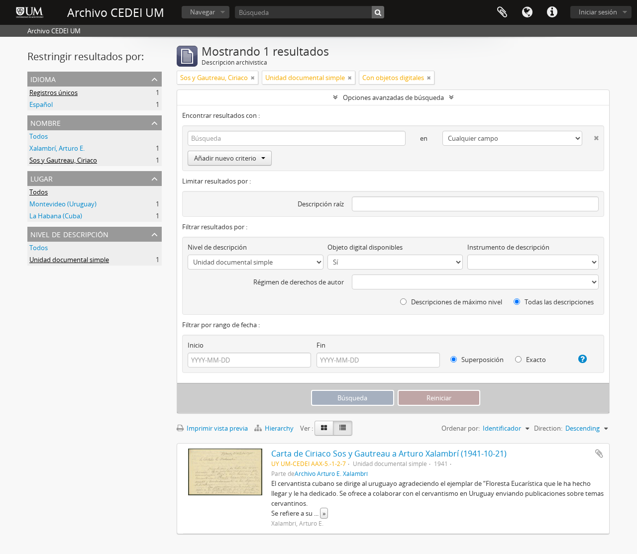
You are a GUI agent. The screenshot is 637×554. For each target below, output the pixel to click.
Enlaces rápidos (551, 12)
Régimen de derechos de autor (298, 281)
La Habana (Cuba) (55, 215)
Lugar (41, 178)
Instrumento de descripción (508, 247)
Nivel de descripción (69, 233)
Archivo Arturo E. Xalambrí (331, 473)
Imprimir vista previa (216, 428)
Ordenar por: (460, 428)
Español (41, 104)
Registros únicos (53, 92)
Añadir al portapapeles (599, 454)
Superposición (482, 359)
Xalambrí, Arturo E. (57, 148)
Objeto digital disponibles (365, 247)
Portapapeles (502, 12)
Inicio (196, 345)
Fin (321, 345)
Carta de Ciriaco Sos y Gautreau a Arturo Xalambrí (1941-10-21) (389, 453)
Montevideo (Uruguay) (63, 203)
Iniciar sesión (598, 11)
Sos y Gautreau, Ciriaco (63, 160)
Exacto (535, 359)
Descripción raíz (321, 203)
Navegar (202, 11)
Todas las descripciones (558, 301)
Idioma (527, 12)
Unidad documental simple (69, 259)
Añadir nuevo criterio (225, 158)
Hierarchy (279, 428)
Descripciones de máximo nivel (456, 301)
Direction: (548, 428)
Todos (38, 136)
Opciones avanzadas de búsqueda (393, 97)
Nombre (45, 122)
